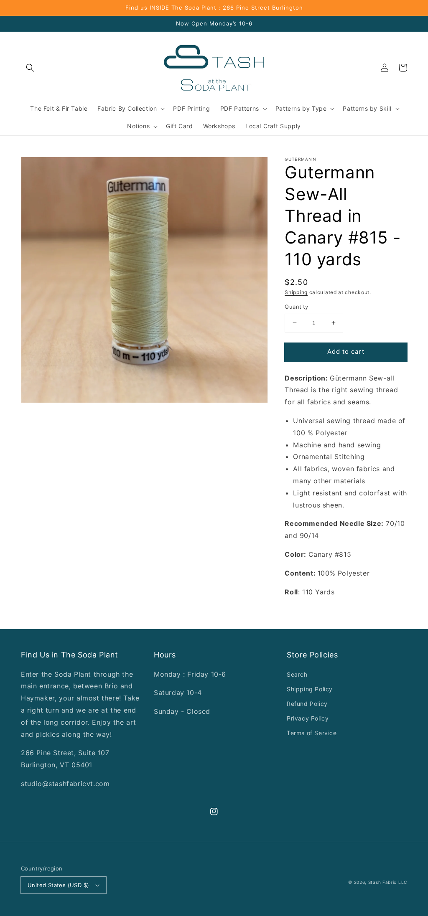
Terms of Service (312, 732)
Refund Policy (307, 703)
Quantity (296, 306)
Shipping (296, 292)
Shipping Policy (310, 689)
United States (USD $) (58, 885)
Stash (374, 882)
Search (297, 674)
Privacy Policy (308, 718)
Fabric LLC (394, 882)
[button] (30, 67)
